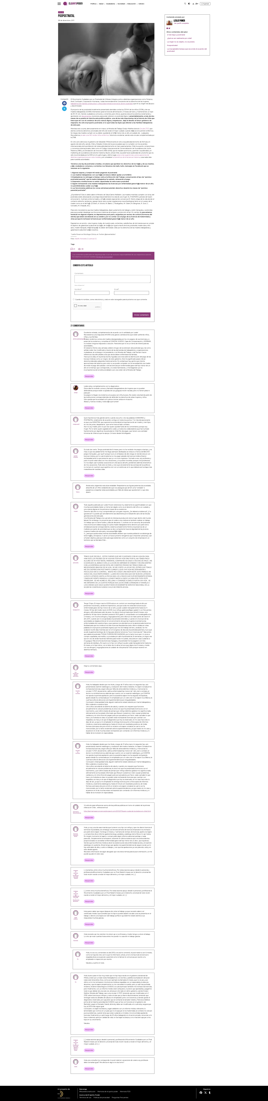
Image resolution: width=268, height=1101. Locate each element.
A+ (196, 4)
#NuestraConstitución (87, 1092)
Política (93, 4)
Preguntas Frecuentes (120, 1097)
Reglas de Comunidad (104, 257)
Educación (132, 4)
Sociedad (121, 4)
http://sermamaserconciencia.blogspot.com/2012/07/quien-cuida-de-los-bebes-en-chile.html (117, 811)
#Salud (61, 12)
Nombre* (78, 289)
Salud (101, 4)
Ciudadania (110, 4)
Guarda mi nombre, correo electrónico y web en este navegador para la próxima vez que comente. (111, 299)
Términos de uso (85, 1097)
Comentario (79, 273)
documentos (86, 116)
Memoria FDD (125, 1092)
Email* (116, 289)
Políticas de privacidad (101, 1097)
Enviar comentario (141, 315)
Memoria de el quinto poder (107, 1092)
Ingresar (206, 4)
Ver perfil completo (181, 23)
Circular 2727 (144, 129)
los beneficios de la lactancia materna (126, 157)
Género (141, 4)
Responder (89, 376)
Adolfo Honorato (81, 239)
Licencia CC (92, 239)
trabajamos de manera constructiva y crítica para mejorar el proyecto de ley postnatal (102, 104)
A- (194, 4)
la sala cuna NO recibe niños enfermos (95, 135)
